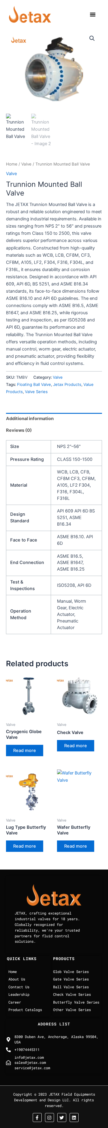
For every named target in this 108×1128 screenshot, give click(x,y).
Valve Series (36, 391)
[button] (92, 14)
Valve (26, 164)
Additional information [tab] (30, 418)
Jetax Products (67, 384)
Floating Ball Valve (34, 384)
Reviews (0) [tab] (19, 430)
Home (11, 164)
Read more (24, 750)
